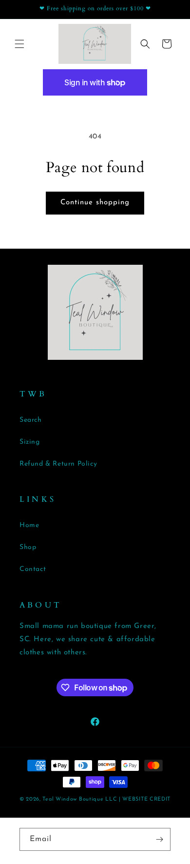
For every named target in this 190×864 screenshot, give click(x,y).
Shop (27, 547)
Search (30, 420)
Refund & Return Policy (58, 464)
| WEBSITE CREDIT (145, 799)
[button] (19, 44)
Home (29, 525)
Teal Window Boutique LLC (79, 799)
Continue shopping (95, 202)
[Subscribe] (159, 839)
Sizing (29, 442)
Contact (32, 569)
